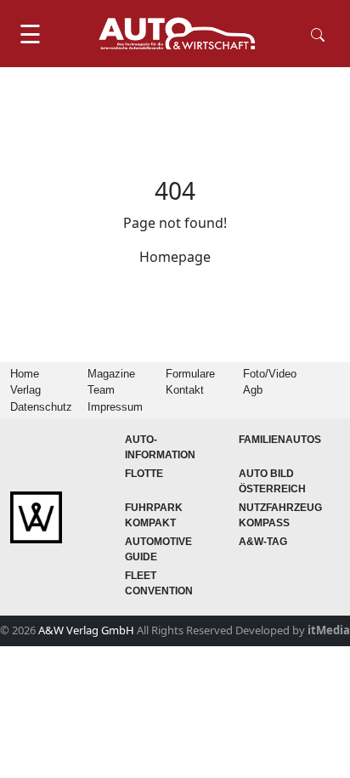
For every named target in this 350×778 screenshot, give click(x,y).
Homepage (175, 256)
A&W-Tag (263, 542)
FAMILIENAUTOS (280, 440)
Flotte (144, 474)
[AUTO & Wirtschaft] (177, 33)
